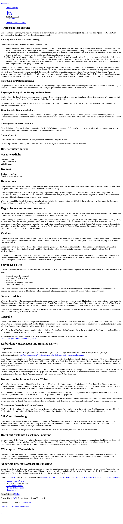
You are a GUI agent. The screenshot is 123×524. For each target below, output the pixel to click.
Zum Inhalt (5, 4)
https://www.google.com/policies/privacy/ (34, 355)
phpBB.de (27, 502)
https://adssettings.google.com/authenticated (67, 355)
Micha (16, 494)
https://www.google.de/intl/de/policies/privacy (18, 338)
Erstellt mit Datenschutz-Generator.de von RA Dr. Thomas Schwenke (92, 477)
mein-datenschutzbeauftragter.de (52, 477)
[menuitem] (8, 12)
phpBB (13, 498)
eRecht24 (11, 477)
